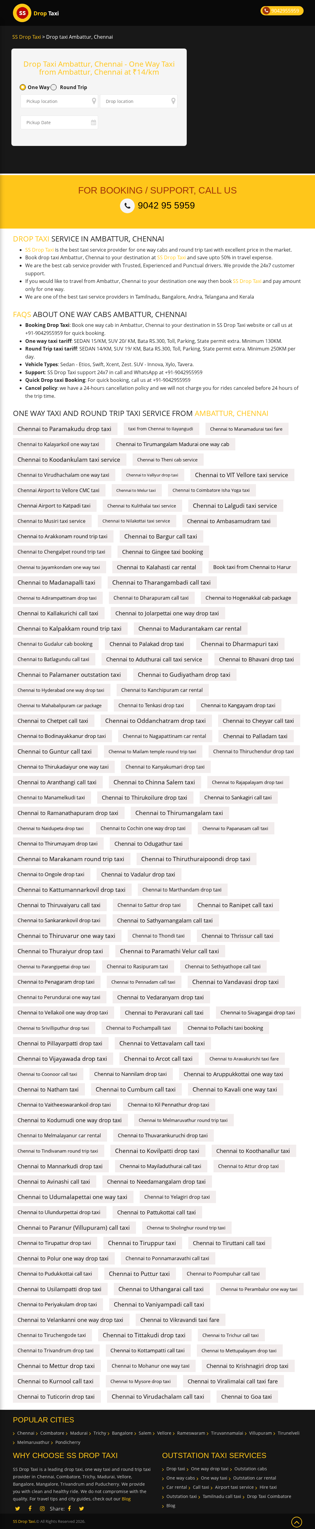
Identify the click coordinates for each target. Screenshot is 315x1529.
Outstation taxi (181, 1496)
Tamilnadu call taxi (222, 1496)
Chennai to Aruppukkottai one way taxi (233, 1074)
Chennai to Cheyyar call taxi (258, 720)
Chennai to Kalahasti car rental (156, 567)
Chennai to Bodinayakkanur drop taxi (62, 735)
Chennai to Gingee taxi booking (162, 551)
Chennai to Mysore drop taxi (140, 1381)
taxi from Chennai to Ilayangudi (160, 429)
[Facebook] (69, 1509)
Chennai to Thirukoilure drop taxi (144, 797)
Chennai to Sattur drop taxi (149, 905)
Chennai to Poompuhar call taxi (223, 1273)
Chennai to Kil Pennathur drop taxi (168, 1104)
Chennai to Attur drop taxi (248, 1166)
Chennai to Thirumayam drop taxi (58, 843)
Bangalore (122, 1433)
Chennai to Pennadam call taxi (143, 982)
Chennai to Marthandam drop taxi (181, 889)
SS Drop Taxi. (24, 1521)
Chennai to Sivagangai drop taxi (258, 1012)
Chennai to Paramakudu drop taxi (64, 429)
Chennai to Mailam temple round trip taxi (152, 751)
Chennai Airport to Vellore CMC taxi (58, 490)
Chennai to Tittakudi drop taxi (144, 1335)
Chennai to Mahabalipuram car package (60, 705)
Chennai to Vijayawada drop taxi (62, 1059)
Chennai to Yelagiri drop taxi (177, 1197)
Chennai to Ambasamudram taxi (229, 521)
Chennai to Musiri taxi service (52, 521)
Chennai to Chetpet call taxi (53, 720)
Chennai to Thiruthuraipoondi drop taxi (195, 859)
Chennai (25, 1433)
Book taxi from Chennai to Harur (252, 566)
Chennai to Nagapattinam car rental (164, 736)
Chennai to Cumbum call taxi (136, 1089)
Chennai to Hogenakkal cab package (248, 597)
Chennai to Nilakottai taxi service (136, 521)
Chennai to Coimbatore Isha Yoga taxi (211, 490)
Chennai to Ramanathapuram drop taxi (68, 813)
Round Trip (73, 87)
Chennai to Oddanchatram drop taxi (155, 721)
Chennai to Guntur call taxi (55, 751)
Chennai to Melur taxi (136, 490)
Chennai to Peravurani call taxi (164, 1012)
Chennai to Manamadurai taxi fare (246, 429)
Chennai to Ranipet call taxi (235, 905)
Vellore (164, 1433)
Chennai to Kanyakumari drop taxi (165, 766)
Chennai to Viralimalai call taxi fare (233, 1381)
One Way (39, 87)
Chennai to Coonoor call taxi (47, 1074)
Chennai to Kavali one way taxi (235, 1089)
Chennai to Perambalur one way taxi (259, 1289)
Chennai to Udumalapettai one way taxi (72, 1197)
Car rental (176, 1487)
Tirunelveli (289, 1433)
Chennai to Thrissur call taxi (237, 935)
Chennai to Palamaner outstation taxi (69, 675)
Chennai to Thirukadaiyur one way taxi (63, 766)
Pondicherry (67, 1442)
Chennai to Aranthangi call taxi (57, 782)
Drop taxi (175, 1469)
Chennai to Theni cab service (167, 460)
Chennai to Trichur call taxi (230, 1335)
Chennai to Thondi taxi (158, 935)
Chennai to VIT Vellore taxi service (241, 475)
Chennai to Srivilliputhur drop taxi (53, 1028)
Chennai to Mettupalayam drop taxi (239, 1350)
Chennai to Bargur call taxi (160, 536)
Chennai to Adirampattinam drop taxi (57, 598)
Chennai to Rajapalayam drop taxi (247, 782)
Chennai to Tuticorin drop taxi (56, 1396)
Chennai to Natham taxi (48, 1089)
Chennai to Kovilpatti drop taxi (157, 1151)
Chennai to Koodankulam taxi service (69, 460)
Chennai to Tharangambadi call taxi (161, 582)
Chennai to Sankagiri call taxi (238, 797)
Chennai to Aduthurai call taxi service (154, 659)
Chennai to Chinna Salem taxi (154, 782)
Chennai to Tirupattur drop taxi (54, 1242)
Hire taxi (268, 1487)
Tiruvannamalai (227, 1433)
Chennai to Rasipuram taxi (137, 966)
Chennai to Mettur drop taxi (56, 1366)
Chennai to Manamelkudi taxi (51, 797)
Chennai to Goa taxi (246, 1396)
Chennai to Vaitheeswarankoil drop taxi (64, 1104)
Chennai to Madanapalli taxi (56, 582)
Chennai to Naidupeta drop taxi (51, 828)
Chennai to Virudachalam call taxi (158, 1397)
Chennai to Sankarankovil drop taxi (59, 920)
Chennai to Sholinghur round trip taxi (186, 1228)
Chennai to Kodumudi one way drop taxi (70, 1120)
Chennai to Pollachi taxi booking (225, 1027)
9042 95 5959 (166, 205)
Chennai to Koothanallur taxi (253, 1151)
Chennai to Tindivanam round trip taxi (58, 1151)
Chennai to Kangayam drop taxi (238, 705)
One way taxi (214, 1478)
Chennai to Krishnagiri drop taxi (247, 1366)
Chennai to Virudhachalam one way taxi (63, 475)
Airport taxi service (234, 1487)
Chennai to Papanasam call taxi (235, 828)
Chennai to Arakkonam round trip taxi (62, 536)
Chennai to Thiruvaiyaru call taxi (59, 905)
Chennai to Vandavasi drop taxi (235, 982)
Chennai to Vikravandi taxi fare (179, 1319)
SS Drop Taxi (26, 36)
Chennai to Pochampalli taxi (138, 1028)
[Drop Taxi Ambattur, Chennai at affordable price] (22, 13)
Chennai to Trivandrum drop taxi (56, 1350)
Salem (145, 1433)
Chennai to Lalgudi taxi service (235, 506)
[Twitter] (81, 1509)
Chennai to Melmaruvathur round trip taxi (183, 1120)
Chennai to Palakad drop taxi (147, 644)
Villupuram (260, 1433)
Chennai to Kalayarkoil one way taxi (58, 444)
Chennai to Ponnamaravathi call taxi (167, 1258)
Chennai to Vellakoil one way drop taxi (63, 1012)
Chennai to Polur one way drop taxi (63, 1258)
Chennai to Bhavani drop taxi (256, 659)
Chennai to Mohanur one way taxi (150, 1365)
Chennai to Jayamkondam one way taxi (59, 567)
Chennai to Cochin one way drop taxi (143, 828)
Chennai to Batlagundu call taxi (53, 659)
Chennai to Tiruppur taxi (142, 1243)
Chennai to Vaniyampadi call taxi (159, 1304)
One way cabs (180, 1478)
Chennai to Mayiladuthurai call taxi (160, 1166)
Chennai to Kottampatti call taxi (147, 1350)
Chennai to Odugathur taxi (148, 843)
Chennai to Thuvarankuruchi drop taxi (163, 1135)
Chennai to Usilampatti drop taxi (60, 1289)
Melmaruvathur (33, 1442)
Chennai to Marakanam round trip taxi (71, 859)
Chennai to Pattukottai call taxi (156, 1212)
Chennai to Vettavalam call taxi (162, 1043)
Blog (126, 1499)
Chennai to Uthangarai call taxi (161, 1289)
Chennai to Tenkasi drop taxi (151, 705)
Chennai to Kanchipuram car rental (162, 690)
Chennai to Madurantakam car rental (189, 629)
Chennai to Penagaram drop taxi (56, 981)
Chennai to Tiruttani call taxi (229, 1243)
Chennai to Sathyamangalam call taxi (165, 920)
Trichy (100, 1433)
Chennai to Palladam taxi (255, 736)
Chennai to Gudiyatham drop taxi (184, 675)
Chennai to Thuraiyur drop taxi (60, 951)
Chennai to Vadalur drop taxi (138, 874)
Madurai (79, 1433)
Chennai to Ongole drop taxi (51, 874)
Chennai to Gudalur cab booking (55, 644)
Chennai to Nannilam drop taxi (130, 1073)
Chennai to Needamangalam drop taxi (156, 1181)
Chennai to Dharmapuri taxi (239, 644)
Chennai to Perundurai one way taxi (59, 997)
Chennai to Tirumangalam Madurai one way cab (172, 444)
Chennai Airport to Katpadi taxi (54, 505)
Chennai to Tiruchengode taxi (52, 1335)
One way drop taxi (210, 1469)
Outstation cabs (250, 1469)
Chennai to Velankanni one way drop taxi (70, 1319)
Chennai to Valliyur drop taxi (152, 475)
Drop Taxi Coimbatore (269, 1496)
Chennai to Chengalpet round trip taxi (61, 551)
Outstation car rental (254, 1478)
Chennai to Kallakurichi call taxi (58, 613)
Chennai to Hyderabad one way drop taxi (61, 690)
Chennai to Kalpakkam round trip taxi (70, 629)
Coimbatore (52, 1433)
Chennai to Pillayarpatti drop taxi (60, 1043)
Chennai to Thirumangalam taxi (179, 813)
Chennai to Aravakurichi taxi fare (244, 1059)
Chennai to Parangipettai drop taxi (54, 966)
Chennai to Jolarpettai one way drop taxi (167, 613)
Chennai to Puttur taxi (139, 1274)
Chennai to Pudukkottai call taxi (55, 1273)
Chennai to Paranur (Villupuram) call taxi (74, 1228)
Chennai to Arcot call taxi (158, 1059)
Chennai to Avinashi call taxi (54, 1181)
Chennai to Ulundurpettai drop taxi (59, 1212)
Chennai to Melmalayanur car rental (59, 1135)
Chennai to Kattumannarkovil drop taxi (72, 890)
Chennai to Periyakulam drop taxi (57, 1304)
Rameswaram (191, 1433)
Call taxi (201, 1487)
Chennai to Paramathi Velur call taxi (169, 951)
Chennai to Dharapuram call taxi (151, 597)
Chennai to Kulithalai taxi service (141, 506)
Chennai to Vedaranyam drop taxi (160, 997)
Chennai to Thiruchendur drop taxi (253, 751)
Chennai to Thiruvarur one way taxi (66, 936)
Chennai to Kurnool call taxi (56, 1381)
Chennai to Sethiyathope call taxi (223, 966)
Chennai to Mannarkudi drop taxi (60, 1166)
